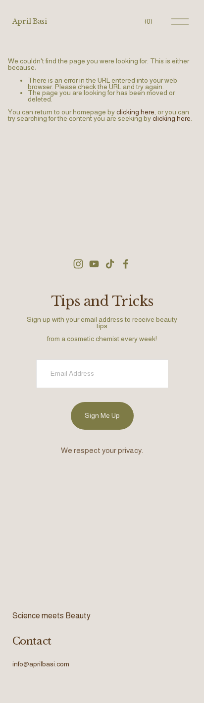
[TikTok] (110, 264)
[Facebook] (126, 264)
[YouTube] (94, 264)
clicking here (135, 112)
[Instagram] (78, 264)
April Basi (29, 21)
